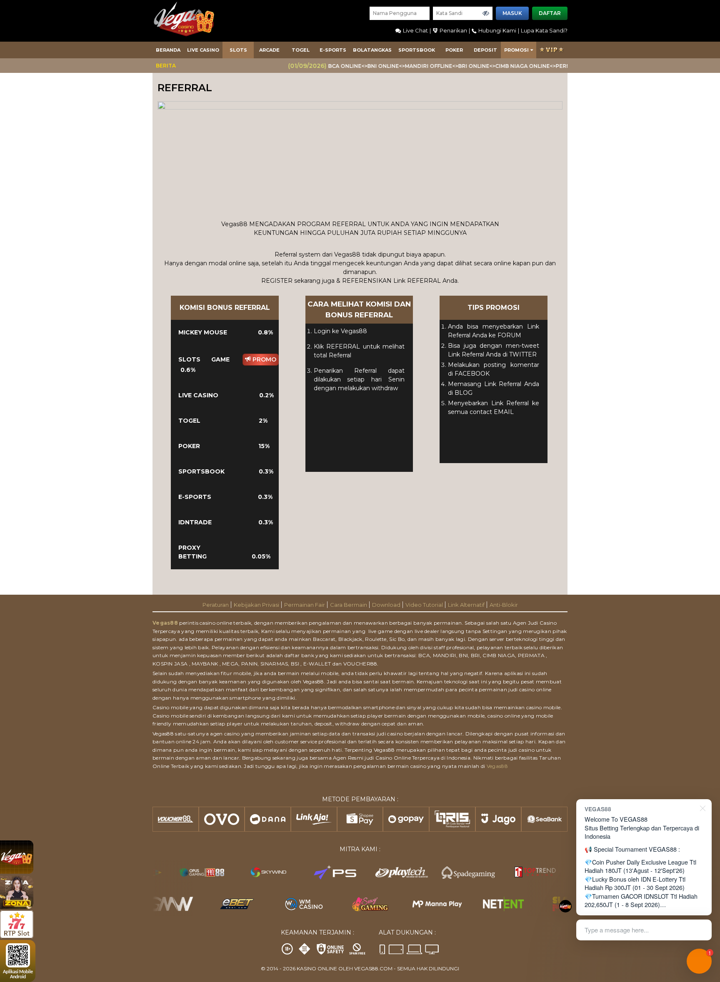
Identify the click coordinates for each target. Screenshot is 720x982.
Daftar (550, 13)
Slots (238, 50)
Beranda (168, 50)
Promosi (516, 50)
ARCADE (269, 50)
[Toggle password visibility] (485, 13)
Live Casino (203, 50)
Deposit (485, 50)
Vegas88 (165, 623)
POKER (454, 50)
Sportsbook (416, 50)
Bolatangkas (372, 50)
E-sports (333, 50)
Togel (301, 50)
